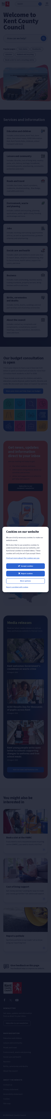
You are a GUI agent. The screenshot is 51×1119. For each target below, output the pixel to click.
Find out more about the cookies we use (22, 558)
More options (25, 581)
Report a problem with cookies (17, 587)
